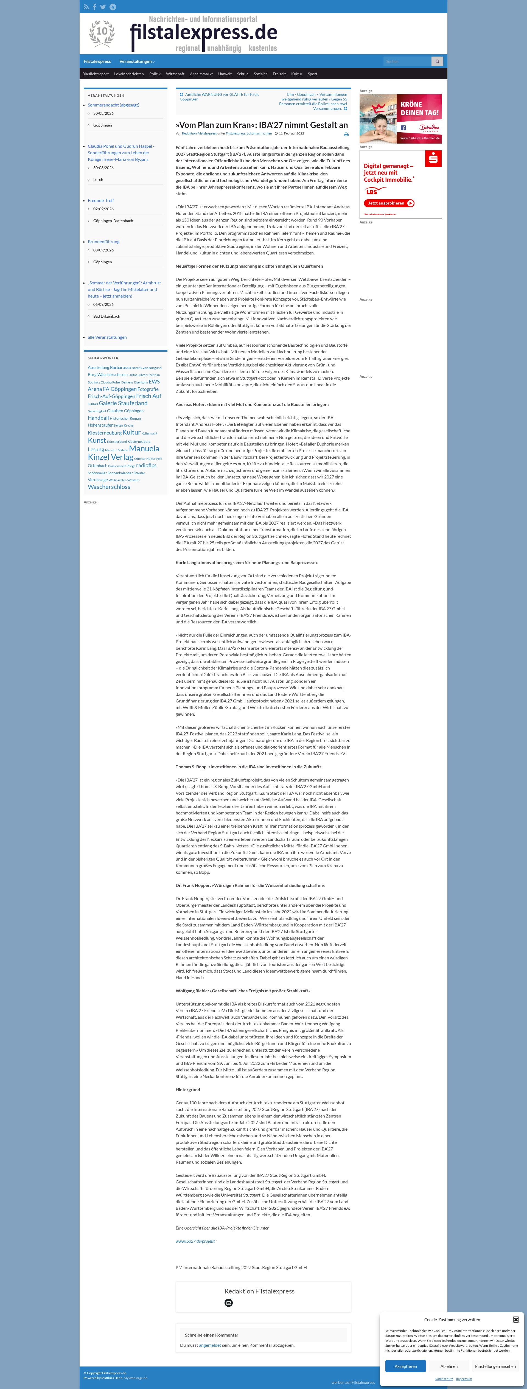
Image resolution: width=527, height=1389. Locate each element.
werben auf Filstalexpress (353, 1382)
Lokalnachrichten (129, 73)
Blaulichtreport (95, 73)
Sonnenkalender (120, 473)
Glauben (115, 410)
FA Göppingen (120, 389)
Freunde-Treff (101, 200)
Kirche (128, 425)
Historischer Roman (125, 418)
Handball (98, 418)
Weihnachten (118, 480)
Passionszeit (117, 466)
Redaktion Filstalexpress (199, 133)
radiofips (146, 465)
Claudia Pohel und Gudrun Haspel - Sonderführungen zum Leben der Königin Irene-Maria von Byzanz (121, 152)
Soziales (260, 73)
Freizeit (279, 73)
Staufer (139, 473)
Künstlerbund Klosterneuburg (128, 441)
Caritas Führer (137, 375)
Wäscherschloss (109, 486)
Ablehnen (449, 1366)
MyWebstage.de (135, 1378)
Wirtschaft (175, 73)
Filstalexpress (97, 61)
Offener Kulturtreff (148, 459)
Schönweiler (97, 473)
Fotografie (148, 389)
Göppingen (134, 410)
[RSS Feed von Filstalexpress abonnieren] (86, 6)
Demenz (127, 382)
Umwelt (225, 73)
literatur (111, 450)
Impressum (464, 1379)
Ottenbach (97, 465)
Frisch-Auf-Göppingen (111, 396)
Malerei (123, 450)
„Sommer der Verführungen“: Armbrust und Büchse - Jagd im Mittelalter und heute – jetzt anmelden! (124, 289)
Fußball (93, 404)
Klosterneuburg (105, 433)
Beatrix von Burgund (147, 368)
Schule (242, 73)
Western (133, 480)
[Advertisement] (125, 587)
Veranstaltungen (136, 61)
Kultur (296, 73)
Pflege (131, 466)
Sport (312, 73)
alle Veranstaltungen (107, 337)
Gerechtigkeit (97, 411)
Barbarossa (120, 367)
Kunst (97, 440)
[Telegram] (113, 6)
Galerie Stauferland (123, 403)
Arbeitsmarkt (201, 73)
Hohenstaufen (100, 424)
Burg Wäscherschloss (107, 374)
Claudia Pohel (110, 382)
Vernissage (98, 479)
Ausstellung (98, 367)
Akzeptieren (406, 1366)
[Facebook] (94, 6)
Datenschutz (444, 1379)
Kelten (118, 425)
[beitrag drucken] (346, 134)
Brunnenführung (103, 241)
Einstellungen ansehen (495, 1366)
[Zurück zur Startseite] (263, 33)
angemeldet (210, 1345)
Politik (155, 73)
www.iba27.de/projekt (195, 1241)
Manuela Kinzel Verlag (123, 452)
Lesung (96, 449)
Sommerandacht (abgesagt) (113, 104)
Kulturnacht (149, 433)
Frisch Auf (148, 395)
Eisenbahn (141, 382)
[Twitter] (103, 6)
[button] (516, 1319)
